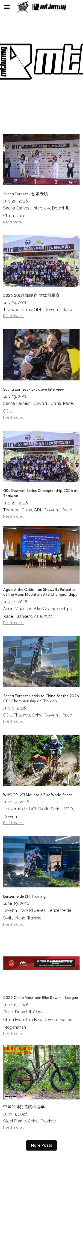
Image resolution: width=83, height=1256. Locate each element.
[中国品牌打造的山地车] (41, 1072)
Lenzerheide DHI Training (24, 897)
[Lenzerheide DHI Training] (41, 861)
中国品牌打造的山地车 (24, 1107)
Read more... (13, 222)
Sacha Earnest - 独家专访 (25, 194)
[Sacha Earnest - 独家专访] (41, 159)
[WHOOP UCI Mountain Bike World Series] (41, 760)
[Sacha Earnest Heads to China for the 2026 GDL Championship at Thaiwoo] (41, 661)
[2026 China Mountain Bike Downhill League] (41, 963)
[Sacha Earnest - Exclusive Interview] (41, 354)
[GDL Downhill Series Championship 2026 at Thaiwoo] (41, 456)
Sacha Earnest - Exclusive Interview (33, 390)
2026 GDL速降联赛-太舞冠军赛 (31, 296)
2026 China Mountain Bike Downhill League (40, 998)
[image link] (41, 7)
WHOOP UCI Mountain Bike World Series (37, 795)
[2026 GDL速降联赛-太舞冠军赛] (41, 261)
